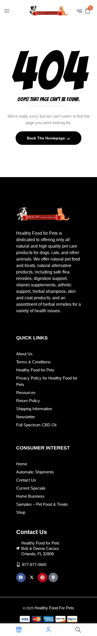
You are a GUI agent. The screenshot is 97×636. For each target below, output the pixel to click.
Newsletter (25, 416)
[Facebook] (21, 577)
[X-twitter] (31, 577)
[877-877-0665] (18, 565)
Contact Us (26, 480)
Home (21, 464)
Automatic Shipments (35, 472)
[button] (87, 10)
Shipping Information (34, 408)
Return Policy (28, 400)
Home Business (30, 496)
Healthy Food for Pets (35, 370)
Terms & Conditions (33, 362)
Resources (26, 392)
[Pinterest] (42, 577)
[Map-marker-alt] (53, 577)
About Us (24, 354)
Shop (20, 512)
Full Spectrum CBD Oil (36, 425)
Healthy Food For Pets (54, 608)
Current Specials (31, 488)
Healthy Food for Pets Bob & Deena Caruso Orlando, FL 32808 (40, 548)
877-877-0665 (34, 564)
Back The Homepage (46, 138)
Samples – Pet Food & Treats (42, 504)
